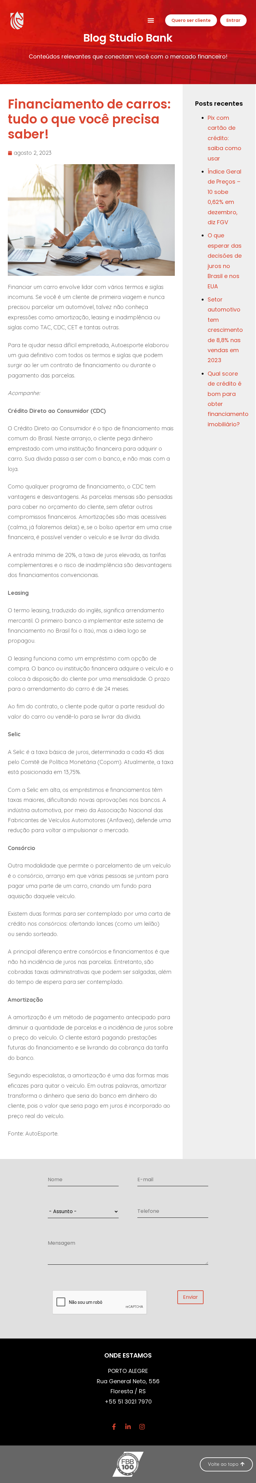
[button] (150, 20)
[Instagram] (142, 1426)
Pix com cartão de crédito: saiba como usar (224, 138)
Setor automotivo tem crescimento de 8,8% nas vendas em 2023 (225, 330)
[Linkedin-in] (128, 1426)
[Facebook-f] (114, 1426)
